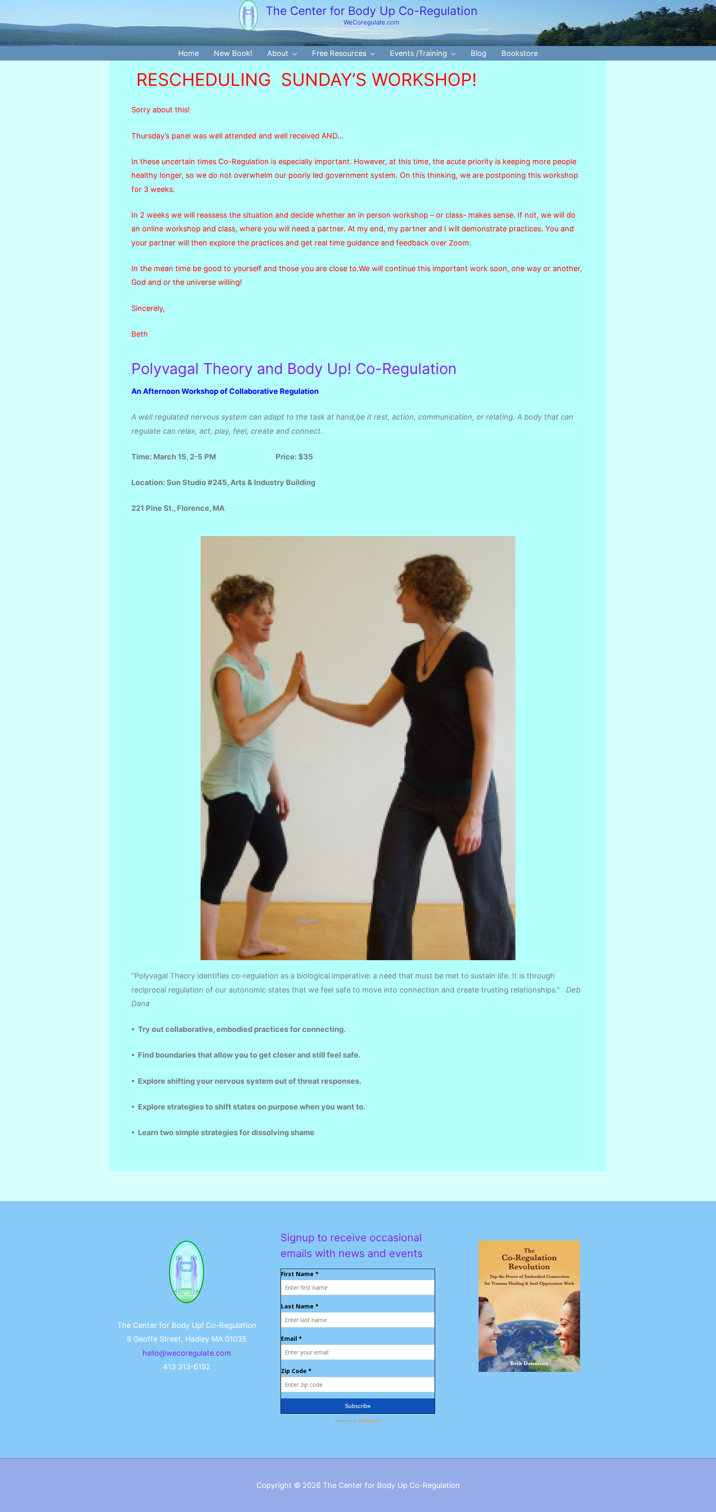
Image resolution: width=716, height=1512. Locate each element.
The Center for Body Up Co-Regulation (371, 11)
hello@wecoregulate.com (187, 1353)
